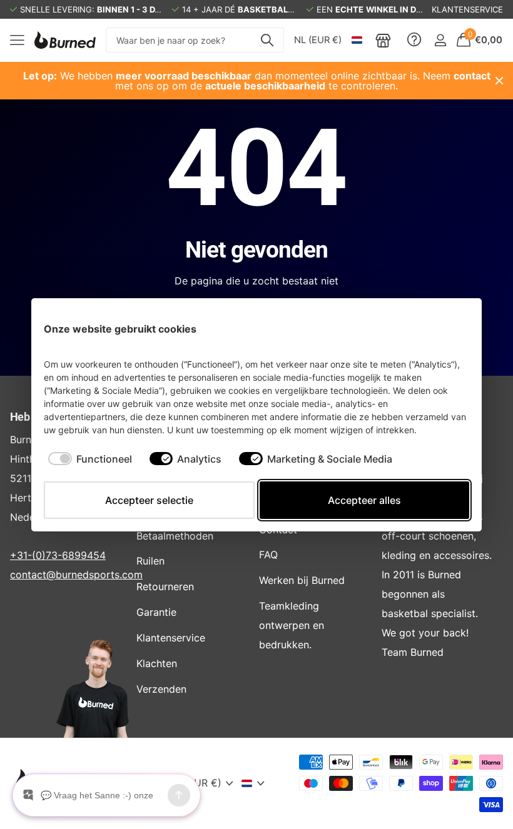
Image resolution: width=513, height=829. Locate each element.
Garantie (156, 612)
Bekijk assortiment (17, 40)
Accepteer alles (364, 500)
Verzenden (161, 689)
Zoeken (267, 40)
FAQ (268, 554)
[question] (414, 40)
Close (499, 80)
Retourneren (165, 586)
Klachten (156, 663)
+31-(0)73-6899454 (58, 555)
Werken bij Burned (302, 580)
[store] (383, 40)
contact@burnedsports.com (76, 574)
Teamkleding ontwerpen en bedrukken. (291, 625)
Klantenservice (170, 637)
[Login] (440, 40)
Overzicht (440, 328)
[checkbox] (90, 458)
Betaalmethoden (174, 536)
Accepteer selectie (149, 500)
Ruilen (150, 561)
